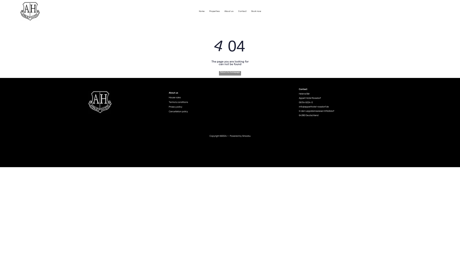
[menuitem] (202, 11)
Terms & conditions (178, 102)
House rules (175, 97)
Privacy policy (175, 106)
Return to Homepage (230, 72)
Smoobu (246, 135)
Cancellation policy (178, 111)
